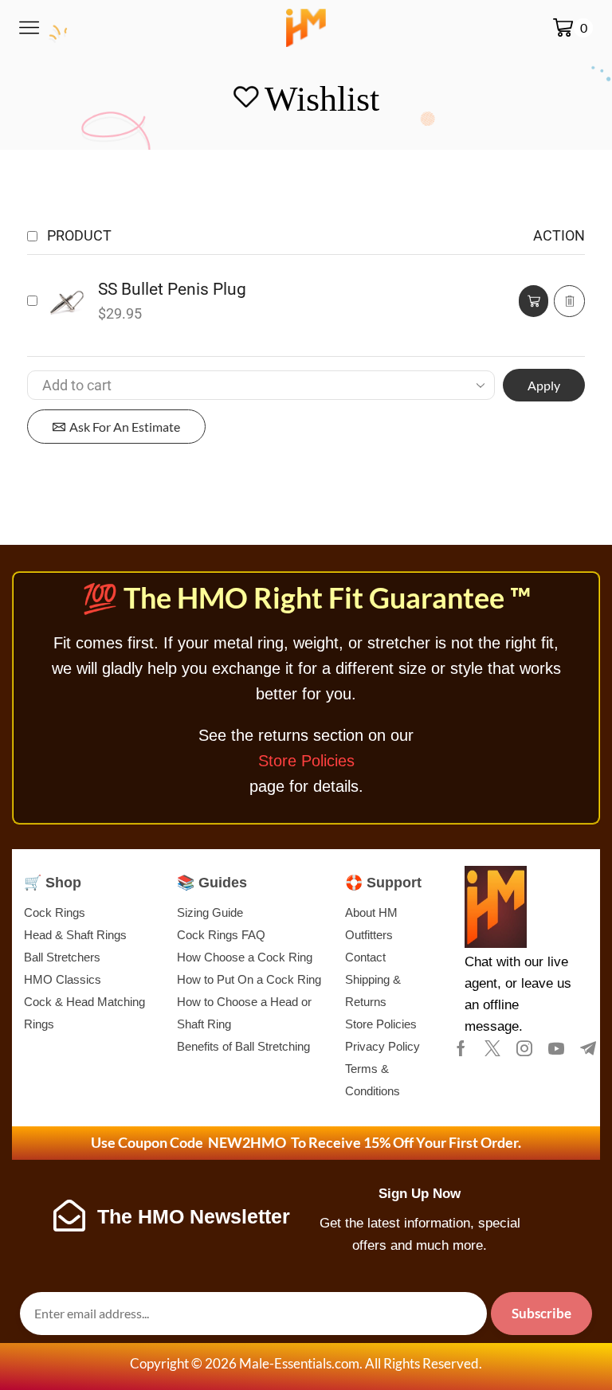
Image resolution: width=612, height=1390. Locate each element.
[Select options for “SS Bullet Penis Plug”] (533, 301)
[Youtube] (556, 1048)
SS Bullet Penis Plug (172, 289)
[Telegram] (588, 1048)
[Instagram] (524, 1048)
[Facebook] (461, 1048)
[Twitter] (492, 1048)
